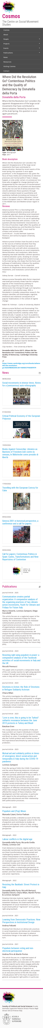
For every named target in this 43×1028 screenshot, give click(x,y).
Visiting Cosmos (9, 66)
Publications (21, 53)
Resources (7, 62)
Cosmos (6, 30)
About (5, 34)
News (5, 57)
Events (21, 48)
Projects (21, 44)
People (21, 39)
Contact (6, 71)
